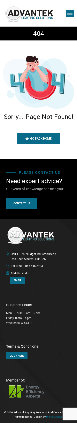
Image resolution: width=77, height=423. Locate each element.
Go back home (41, 138)
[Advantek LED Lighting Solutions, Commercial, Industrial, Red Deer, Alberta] (29, 13)
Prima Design (54, 416)
